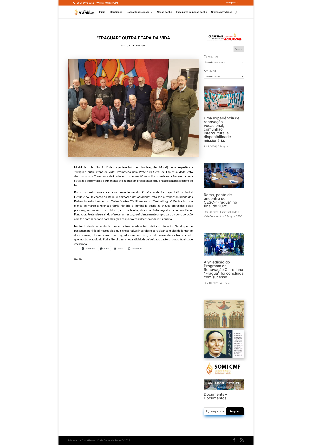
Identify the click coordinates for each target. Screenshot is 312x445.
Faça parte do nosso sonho (191, 12)
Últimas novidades (221, 12)
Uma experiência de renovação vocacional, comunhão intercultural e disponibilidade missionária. (222, 129)
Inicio (102, 12)
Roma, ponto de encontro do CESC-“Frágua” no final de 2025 (220, 200)
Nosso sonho (164, 12)
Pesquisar (235, 411)
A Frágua (141, 45)
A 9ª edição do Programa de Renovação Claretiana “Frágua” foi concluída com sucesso (224, 269)
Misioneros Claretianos (81, 440)
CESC (239, 216)
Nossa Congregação (138, 12)
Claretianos (116, 12)
